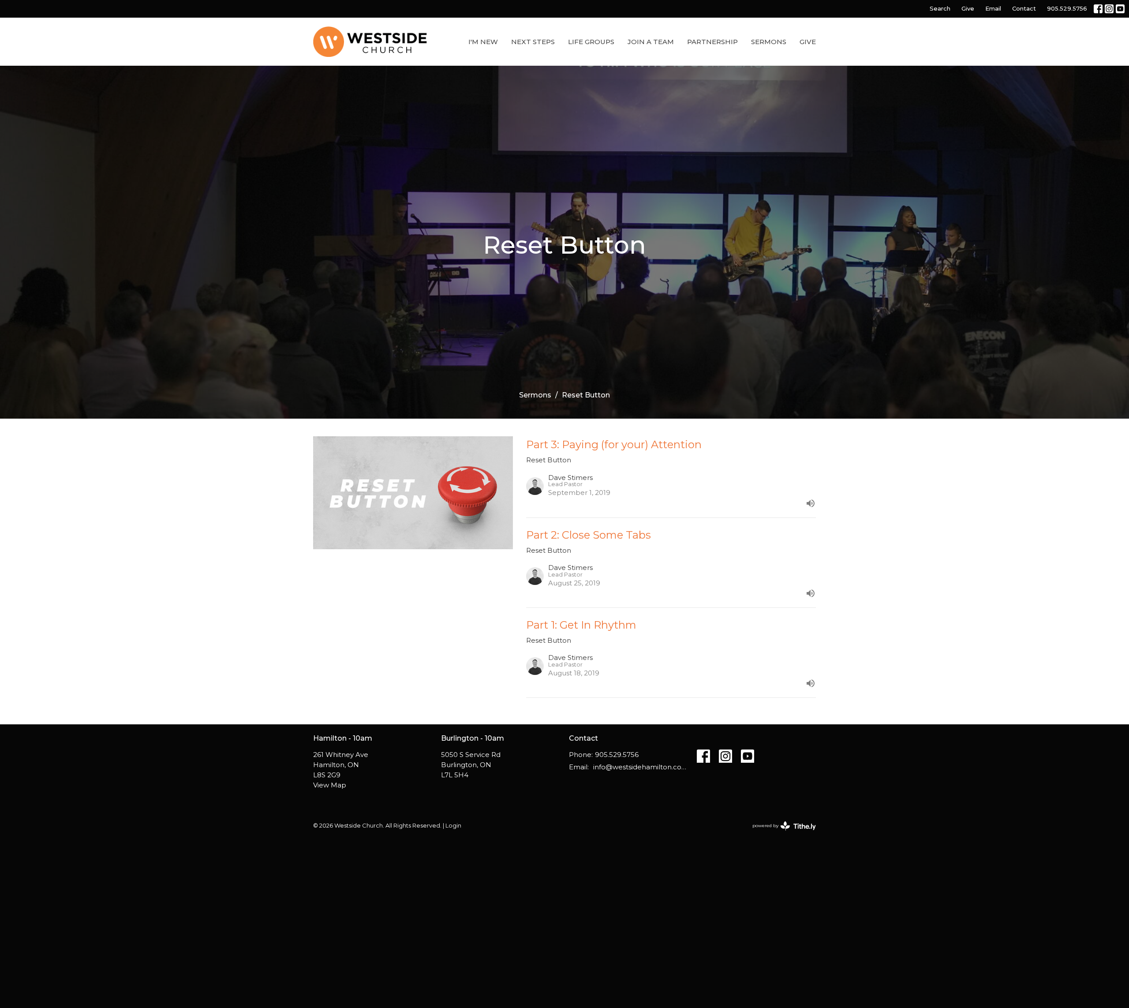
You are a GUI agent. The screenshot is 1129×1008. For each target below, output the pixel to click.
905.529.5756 (1067, 8)
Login (453, 825)
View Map (329, 785)
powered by (779, 833)
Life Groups (591, 41)
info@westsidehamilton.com (640, 767)
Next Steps (533, 41)
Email (993, 8)
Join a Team (651, 41)
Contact (1024, 8)
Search (940, 8)
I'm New (483, 41)
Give (967, 8)
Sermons (768, 41)
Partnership (712, 41)
